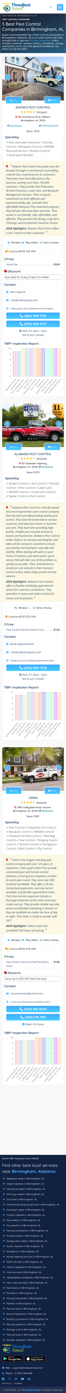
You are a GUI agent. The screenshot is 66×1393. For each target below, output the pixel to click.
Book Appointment (22, 644)
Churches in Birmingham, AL (21, 1199)
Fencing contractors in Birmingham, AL (27, 1230)
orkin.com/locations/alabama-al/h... (31, 1001)
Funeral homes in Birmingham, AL (24, 1235)
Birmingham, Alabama (34, 1171)
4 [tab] (35, 92)
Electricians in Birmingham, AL (22, 1287)
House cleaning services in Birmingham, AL (29, 1256)
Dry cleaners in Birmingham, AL (23, 1225)
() (41, 112)
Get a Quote (17, 292)
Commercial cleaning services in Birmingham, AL (32, 1204)
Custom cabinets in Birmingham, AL (25, 1214)
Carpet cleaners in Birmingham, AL (25, 1183)
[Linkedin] (29, 1379)
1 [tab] (27, 92)
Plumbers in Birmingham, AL (21, 1293)
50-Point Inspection (40, 40)
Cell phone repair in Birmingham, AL (25, 1188)
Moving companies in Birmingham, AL (26, 1298)
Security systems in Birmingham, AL (26, 1324)
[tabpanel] (33, 78)
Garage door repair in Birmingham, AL (27, 1241)
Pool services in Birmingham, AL (23, 1308)
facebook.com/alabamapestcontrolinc (32, 660)
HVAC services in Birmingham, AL (24, 1261)
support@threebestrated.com (27, 1367)
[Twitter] (9, 1379)
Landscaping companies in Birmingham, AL (29, 1277)
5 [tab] (38, 92)
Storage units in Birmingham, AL (23, 1329)
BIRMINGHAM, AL (25, 15)
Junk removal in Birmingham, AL (24, 1272)
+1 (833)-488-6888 (23, 1373)
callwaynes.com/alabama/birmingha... (32, 308)
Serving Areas (50, 125)
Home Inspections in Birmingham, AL (26, 1313)
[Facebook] (3, 1379)
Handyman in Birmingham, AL (22, 1251)
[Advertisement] (33, 1122)
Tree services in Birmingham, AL (23, 1334)
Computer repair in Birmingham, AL (25, 1209)
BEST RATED (8, 15)
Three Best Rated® (31, 1390)
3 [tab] (32, 92)
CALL (14, 100)
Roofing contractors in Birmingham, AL (27, 1319)
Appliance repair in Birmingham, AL (25, 1178)
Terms (18, 1383)
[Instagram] (16, 1379)
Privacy (7, 1383)
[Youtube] (22, 1379)
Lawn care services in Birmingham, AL (27, 1282)
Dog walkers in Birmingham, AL (23, 1220)
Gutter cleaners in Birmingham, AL (25, 1246)
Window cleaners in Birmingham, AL (26, 1339)
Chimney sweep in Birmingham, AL (25, 1194)
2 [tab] (29, 92)
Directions (15, 125)
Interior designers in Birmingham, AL (26, 1267)
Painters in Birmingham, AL (21, 1303)
